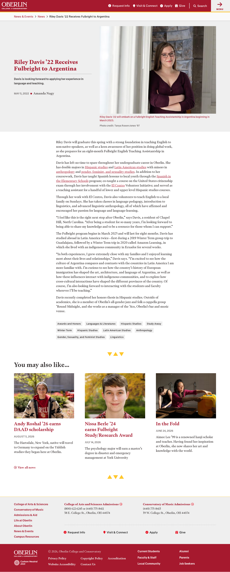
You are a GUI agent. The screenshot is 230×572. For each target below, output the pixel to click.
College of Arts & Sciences (31, 504)
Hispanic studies (96, 167)
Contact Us (88, 564)
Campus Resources (26, 536)
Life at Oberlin (23, 520)
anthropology (65, 172)
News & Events (23, 16)
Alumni (184, 551)
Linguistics (117, 337)
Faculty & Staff (147, 557)
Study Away (154, 323)
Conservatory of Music (28, 509)
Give (182, 5)
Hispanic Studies (131, 323)
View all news (26, 467)
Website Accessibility (62, 564)
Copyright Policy (92, 558)
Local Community (149, 563)
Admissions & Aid (25, 515)
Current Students (149, 551)
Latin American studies (130, 167)
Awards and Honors (69, 323)
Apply (168, 5)
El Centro (118, 185)
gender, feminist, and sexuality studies (108, 172)
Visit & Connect (146, 5)
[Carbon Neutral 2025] (25, 563)
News (41, 16)
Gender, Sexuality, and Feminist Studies (81, 337)
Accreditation (117, 558)
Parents (184, 557)
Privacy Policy (57, 558)
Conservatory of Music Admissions (166, 504)
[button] (198, 6)
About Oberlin (23, 525)
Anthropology (144, 330)
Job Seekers (187, 563)
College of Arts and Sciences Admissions (91, 504)
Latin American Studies (117, 330)
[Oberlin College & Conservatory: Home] (14, 5)
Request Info (121, 5)
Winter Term (64, 330)
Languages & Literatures (101, 323)
